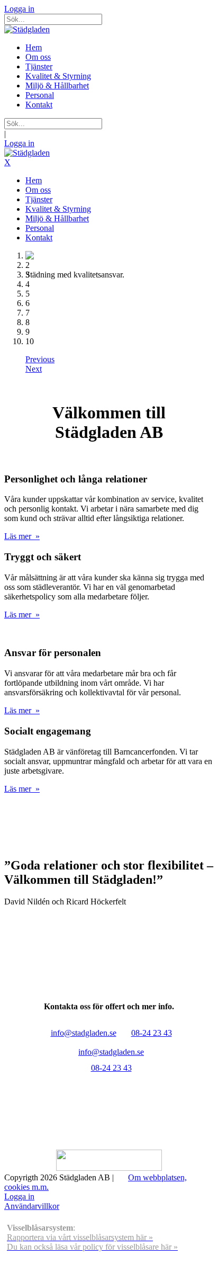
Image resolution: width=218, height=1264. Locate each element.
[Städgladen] (27, 29)
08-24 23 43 (151, 1032)
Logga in (19, 8)
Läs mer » (22, 536)
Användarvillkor (31, 1206)
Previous (39, 359)
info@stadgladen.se (83, 1032)
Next (33, 368)
